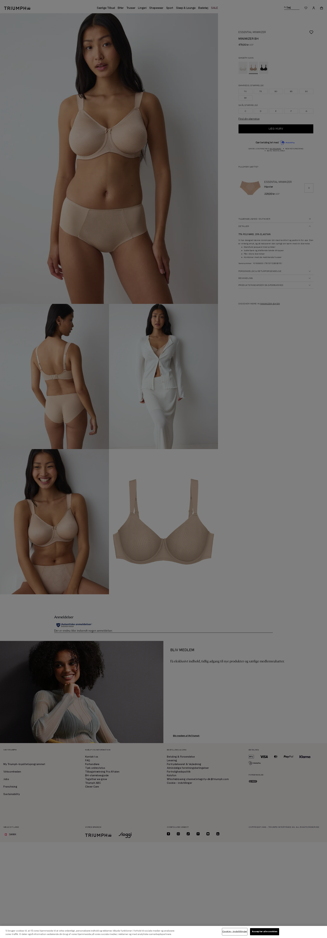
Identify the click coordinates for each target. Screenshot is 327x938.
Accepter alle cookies (264, 931)
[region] (163, 932)
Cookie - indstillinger (234, 931)
